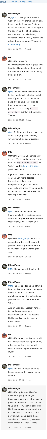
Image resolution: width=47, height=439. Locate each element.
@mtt (14, 17)
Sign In (3, 1)
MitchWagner (14, 13)
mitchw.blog (14, 44)
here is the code (30, 166)
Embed (28, 49)
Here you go (24, 238)
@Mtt (10, 91)
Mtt (10, 57)
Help (30, 1)
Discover (13, 1)
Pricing (22, 1)
